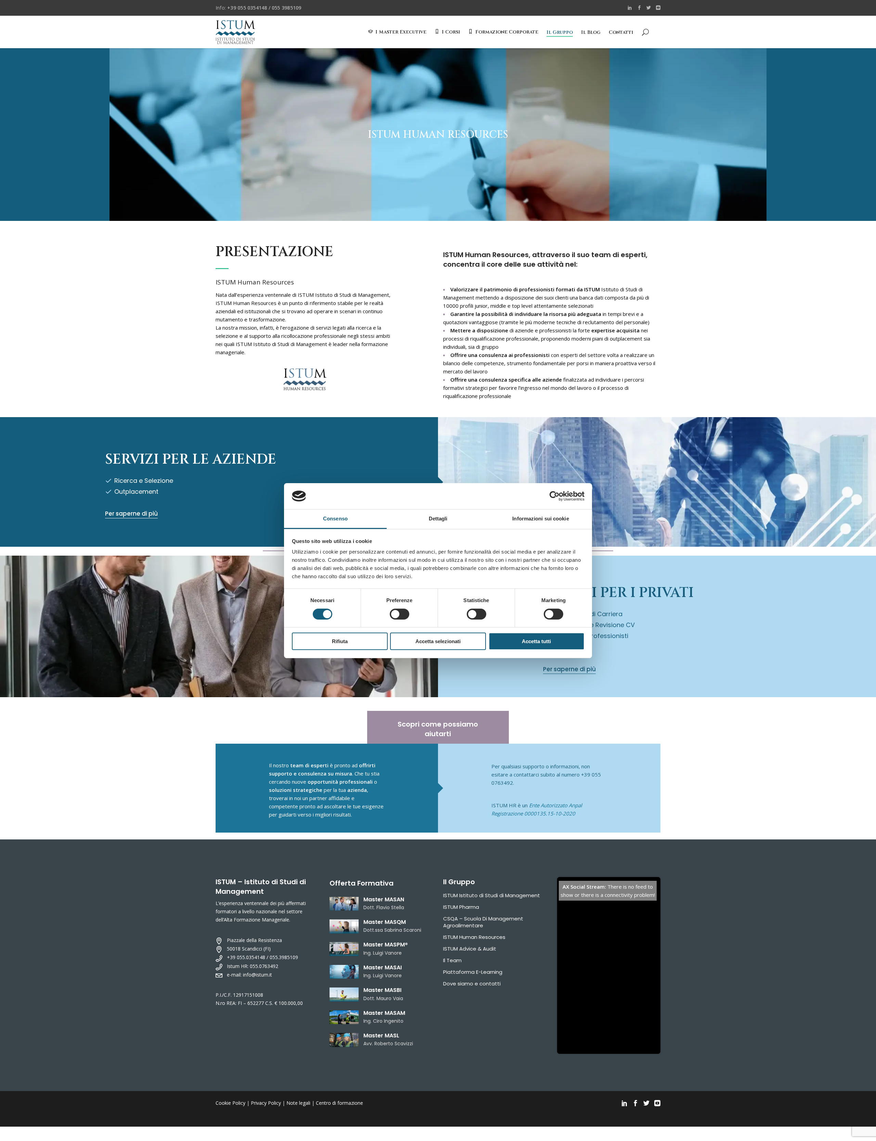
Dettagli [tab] (438, 518)
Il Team (452, 960)
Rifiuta (340, 641)
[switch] (399, 614)
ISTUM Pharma (461, 907)
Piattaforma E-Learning (472, 972)
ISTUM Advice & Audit (469, 948)
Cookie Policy (230, 1103)
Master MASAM (384, 1013)
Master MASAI (382, 967)
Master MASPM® (385, 944)
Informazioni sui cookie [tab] (540, 518)
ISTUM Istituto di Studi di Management (491, 895)
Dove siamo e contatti (472, 983)
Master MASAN (383, 899)
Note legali (298, 1103)
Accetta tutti (536, 641)
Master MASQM (384, 922)
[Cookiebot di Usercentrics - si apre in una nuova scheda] (554, 496)
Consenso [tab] (335, 518)
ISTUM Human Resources (474, 937)
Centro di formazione (339, 1103)
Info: (258, 7)
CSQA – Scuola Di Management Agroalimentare (483, 922)
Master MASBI (382, 990)
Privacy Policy (266, 1103)
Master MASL (381, 1035)
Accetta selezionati (438, 641)
